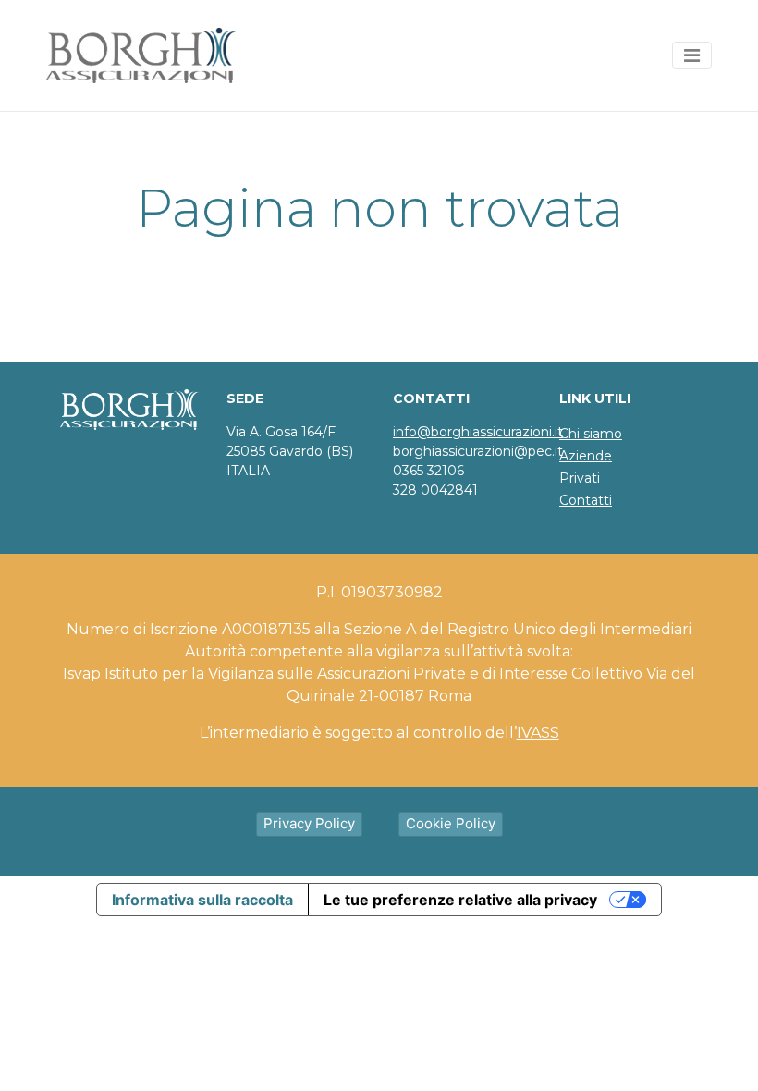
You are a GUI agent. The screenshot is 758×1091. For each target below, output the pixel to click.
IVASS (538, 733)
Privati (579, 478)
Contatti (585, 500)
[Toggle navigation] (692, 55)
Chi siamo (590, 433)
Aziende (585, 455)
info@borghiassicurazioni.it (478, 431)
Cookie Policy (450, 823)
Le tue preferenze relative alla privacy (460, 899)
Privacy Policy (309, 823)
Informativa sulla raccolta (202, 899)
